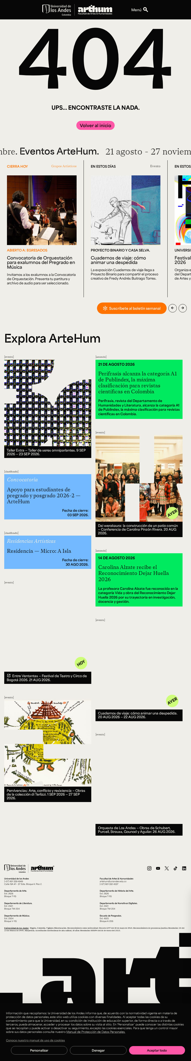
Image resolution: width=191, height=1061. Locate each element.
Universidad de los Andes (16, 928)
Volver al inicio (95, 125)
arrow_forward (183, 307)
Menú (136, 9)
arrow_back (172, 307)
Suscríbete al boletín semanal (135, 308)
